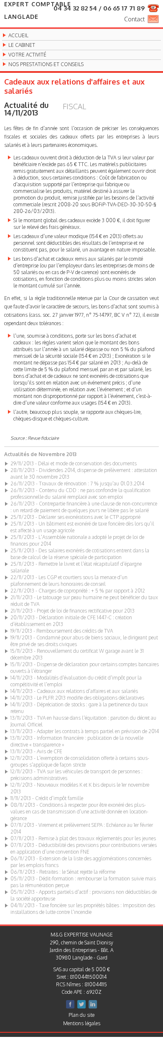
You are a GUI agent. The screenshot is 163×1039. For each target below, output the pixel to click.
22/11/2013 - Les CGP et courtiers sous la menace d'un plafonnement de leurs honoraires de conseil (68, 580)
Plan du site (81, 1015)
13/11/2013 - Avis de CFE (36, 751)
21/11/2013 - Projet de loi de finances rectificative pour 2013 (72, 611)
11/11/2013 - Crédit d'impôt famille (46, 798)
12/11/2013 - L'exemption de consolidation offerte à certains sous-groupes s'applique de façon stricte (79, 761)
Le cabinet (21, 45)
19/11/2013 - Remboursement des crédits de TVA (61, 631)
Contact (134, 19)
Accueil (18, 35)
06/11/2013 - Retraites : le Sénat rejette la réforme (62, 872)
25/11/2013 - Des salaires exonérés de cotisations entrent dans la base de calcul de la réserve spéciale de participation (79, 553)
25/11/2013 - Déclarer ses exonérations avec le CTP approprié (75, 517)
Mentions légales (81, 1023)
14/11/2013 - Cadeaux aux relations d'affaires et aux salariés (74, 691)
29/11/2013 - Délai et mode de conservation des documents (73, 463)
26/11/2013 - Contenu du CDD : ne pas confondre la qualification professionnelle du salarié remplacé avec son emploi (80, 493)
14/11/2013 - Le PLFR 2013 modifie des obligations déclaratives (77, 698)
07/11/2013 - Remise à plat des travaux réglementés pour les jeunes (83, 838)
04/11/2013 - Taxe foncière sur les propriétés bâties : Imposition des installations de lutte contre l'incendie (82, 908)
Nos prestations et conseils (46, 64)
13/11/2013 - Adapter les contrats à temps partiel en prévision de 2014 (84, 731)
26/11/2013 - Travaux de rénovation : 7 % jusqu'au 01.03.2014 (77, 483)
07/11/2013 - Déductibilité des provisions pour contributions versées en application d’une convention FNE (83, 848)
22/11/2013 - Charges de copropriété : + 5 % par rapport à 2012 (77, 590)
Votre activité (27, 54)
